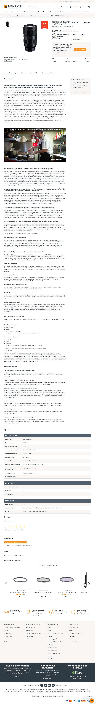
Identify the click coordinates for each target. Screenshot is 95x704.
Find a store (84, 1)
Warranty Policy (30, 636)
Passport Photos (52, 656)
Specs (16, 73)
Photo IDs (50, 659)
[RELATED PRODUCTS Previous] (6, 583)
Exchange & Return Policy (33, 633)
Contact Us (7, 630)
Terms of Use (7, 639)
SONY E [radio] (75, 61)
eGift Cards (29, 639)
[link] (6, 612)
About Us (71, 636)
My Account (7, 642)
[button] (49, 1)
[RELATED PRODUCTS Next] (89, 583)
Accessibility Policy (74, 642)
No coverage (76, 39)
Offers (37, 73)
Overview (9, 73)
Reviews (23, 73)
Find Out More (47, 678)
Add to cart (80, 49)
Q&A (30, 73)
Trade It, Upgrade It (53, 639)
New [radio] (87, 61)
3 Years (75, 35)
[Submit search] (62, 6)
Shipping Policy (30, 630)
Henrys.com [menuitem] (9, 1)
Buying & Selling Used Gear (55, 642)
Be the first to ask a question (15, 542)
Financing (50, 630)
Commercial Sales (52, 650)
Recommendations (48, 73)
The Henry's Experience (76, 633)
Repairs (50, 636)
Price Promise (8, 633)
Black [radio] (54, 61)
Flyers (71, 630)
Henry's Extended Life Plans (55, 633)
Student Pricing (52, 647)
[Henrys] (13, 6)
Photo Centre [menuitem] (17, 1)
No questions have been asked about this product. (18, 545)
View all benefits (56, 38)
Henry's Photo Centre (54, 653)
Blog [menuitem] (25, 1)
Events (49, 627)
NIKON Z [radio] (67, 61)
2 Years (82, 35)
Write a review (55, 27)
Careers (71, 639)
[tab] (7, 24)
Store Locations (73, 627)
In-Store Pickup (30, 627)
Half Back (50, 644)
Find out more (8, 61)
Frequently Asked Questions (12, 627)
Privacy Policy (8, 636)
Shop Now (17, 676)
